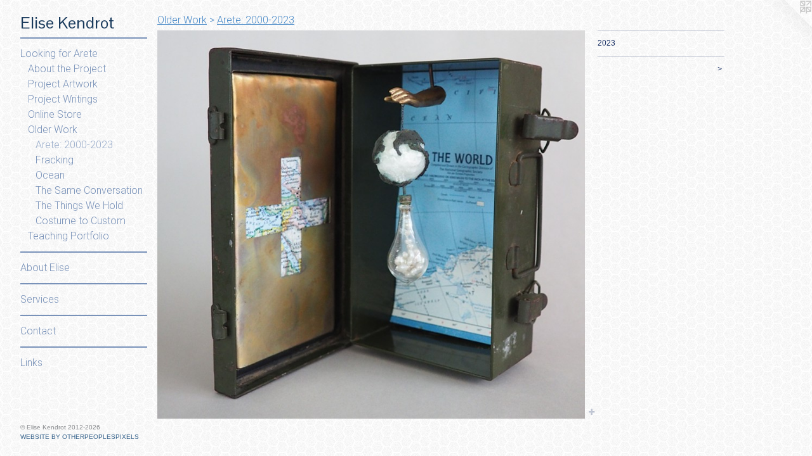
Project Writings (63, 99)
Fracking (55, 160)
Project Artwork (63, 84)
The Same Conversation (89, 190)
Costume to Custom (81, 221)
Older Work (52, 130)
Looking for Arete (59, 54)
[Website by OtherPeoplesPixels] (786, 25)
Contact (38, 331)
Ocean (50, 175)
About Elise (45, 268)
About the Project (67, 69)
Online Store (55, 114)
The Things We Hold (79, 206)
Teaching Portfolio (68, 236)
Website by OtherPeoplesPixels (79, 436)
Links (31, 363)
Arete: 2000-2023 (74, 145)
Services (39, 299)
